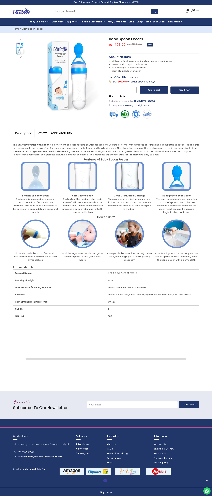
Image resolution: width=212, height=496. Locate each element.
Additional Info (61, 133)
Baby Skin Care (38, 21)
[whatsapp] (207, 491)
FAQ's (110, 448)
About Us (111, 444)
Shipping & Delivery (164, 448)
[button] (186, 11)
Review (42, 133)
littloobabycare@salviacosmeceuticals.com (40, 456)
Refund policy (161, 462)
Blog (131, 21)
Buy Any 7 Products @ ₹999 (124, 2)
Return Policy (161, 453)
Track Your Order (155, 21)
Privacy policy (114, 458)
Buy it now (184, 90)
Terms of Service (163, 458)
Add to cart (154, 89)
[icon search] (154, 11)
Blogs (109, 462)
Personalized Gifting (117, 453)
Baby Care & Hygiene (64, 21)
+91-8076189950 (26, 451)
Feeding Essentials (91, 21)
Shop (140, 21)
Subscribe (189, 404)
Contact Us (160, 444)
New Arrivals (175, 21)
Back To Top (208, 481)
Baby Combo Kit (116, 21)
